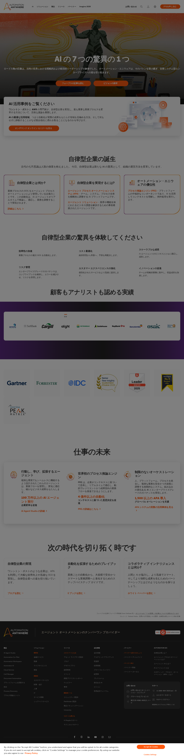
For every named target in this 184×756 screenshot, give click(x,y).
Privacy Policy (31, 753)
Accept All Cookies (151, 747)
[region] (92, 749)
